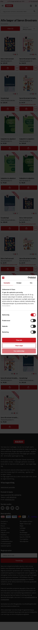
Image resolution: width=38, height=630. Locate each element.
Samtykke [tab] (7, 283)
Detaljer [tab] (19, 283)
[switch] (33, 320)
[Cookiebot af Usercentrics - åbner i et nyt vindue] (28, 278)
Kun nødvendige (19, 351)
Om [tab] (31, 283)
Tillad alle (19, 340)
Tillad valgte (19, 345)
